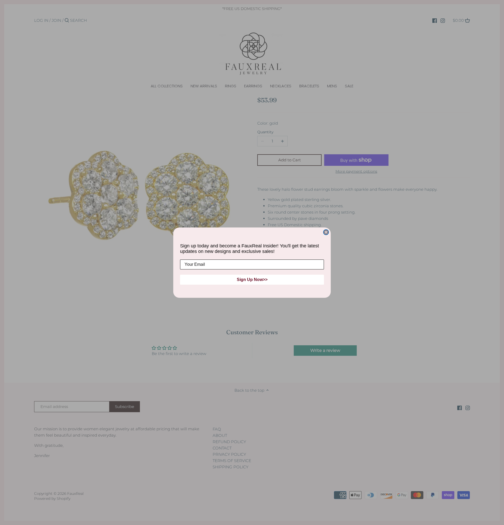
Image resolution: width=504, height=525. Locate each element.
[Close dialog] (326, 232)
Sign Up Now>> (252, 279)
